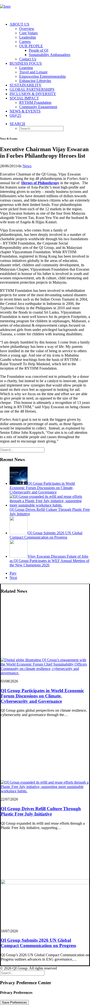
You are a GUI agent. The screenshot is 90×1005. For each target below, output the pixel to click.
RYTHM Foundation (35, 102)
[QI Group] (45, 9)
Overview (26, 29)
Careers (25, 42)
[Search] (22, 450)
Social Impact (24, 98)
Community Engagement (38, 107)
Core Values (28, 33)
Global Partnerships (32, 89)
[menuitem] (50, 41)
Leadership (27, 37)
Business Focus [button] (26, 63)
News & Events (25, 111)
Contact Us (27, 59)
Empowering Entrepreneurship (42, 76)
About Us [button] (19, 24)
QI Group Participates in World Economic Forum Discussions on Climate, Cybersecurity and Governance (42, 696)
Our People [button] (31, 46)
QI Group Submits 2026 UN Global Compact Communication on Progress (38, 943)
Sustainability (26, 85)
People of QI (38, 50)
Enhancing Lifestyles (35, 81)
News (27, 166)
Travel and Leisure (33, 72)
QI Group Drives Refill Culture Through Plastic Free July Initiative (41, 811)
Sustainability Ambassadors (49, 55)
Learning (26, 68)
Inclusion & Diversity (33, 94)
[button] (17, 124)
